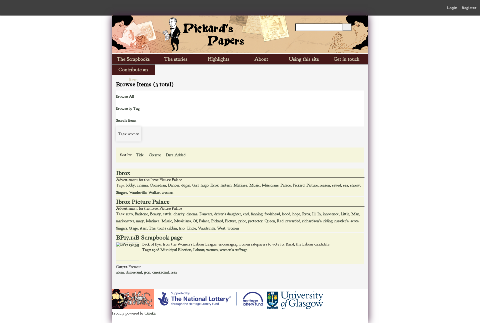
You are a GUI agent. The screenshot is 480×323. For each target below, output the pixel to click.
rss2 (174, 272)
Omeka (150, 313)
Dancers (206, 214)
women (167, 192)
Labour (198, 249)
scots (354, 221)
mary (140, 221)
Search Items (126, 120)
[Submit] (347, 27)
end (246, 214)
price (242, 221)
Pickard (298, 185)
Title (140, 155)
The (152, 228)
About (261, 59)
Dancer (173, 185)
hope (296, 214)
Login (452, 8)
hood (286, 214)
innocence (331, 214)
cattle (167, 214)
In (319, 214)
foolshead (272, 214)
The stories (176, 59)
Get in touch (347, 59)
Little (345, 214)
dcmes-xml (134, 272)
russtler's (341, 221)
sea (345, 185)
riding (328, 221)
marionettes (125, 221)
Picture (312, 185)
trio (181, 228)
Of (195, 221)
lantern (226, 185)
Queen (269, 221)
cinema (142, 185)
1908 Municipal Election (171, 249)
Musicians (270, 185)
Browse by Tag (128, 108)
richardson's (312, 221)
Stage (133, 228)
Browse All (125, 96)
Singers (121, 192)
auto (129, 214)
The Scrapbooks (133, 59)
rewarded (293, 221)
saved (336, 185)
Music (254, 185)
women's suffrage (233, 249)
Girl (195, 185)
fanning (256, 214)
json (147, 272)
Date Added (176, 155)
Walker (154, 192)
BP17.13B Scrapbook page (149, 237)
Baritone (141, 214)
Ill (314, 214)
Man (355, 214)
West (221, 228)
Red (280, 221)
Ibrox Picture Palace (143, 202)
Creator (155, 155)
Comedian (158, 185)
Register (469, 8)
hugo (204, 185)
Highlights (219, 59)
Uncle (191, 228)
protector (255, 221)
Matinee (240, 185)
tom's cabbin (167, 228)
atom (120, 272)
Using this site (304, 59)
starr (143, 228)
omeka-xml (160, 272)
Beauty (155, 214)
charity (179, 214)
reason (325, 185)
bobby (130, 185)
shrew (355, 185)
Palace (285, 185)
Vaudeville (137, 192)
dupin (185, 185)
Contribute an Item (133, 70)
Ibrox (123, 173)
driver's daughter (227, 214)
